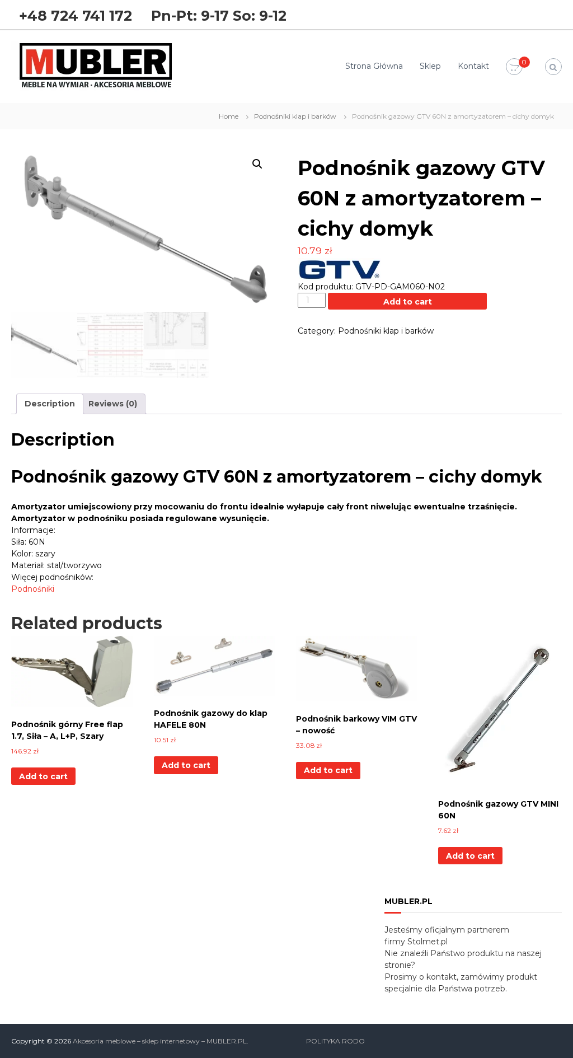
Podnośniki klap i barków (295, 116)
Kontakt (473, 66)
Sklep (430, 66)
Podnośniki (32, 589)
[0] (514, 67)
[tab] (49, 404)
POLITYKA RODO (335, 1041)
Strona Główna (374, 66)
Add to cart (407, 302)
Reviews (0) (112, 404)
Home (228, 116)
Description (50, 404)
